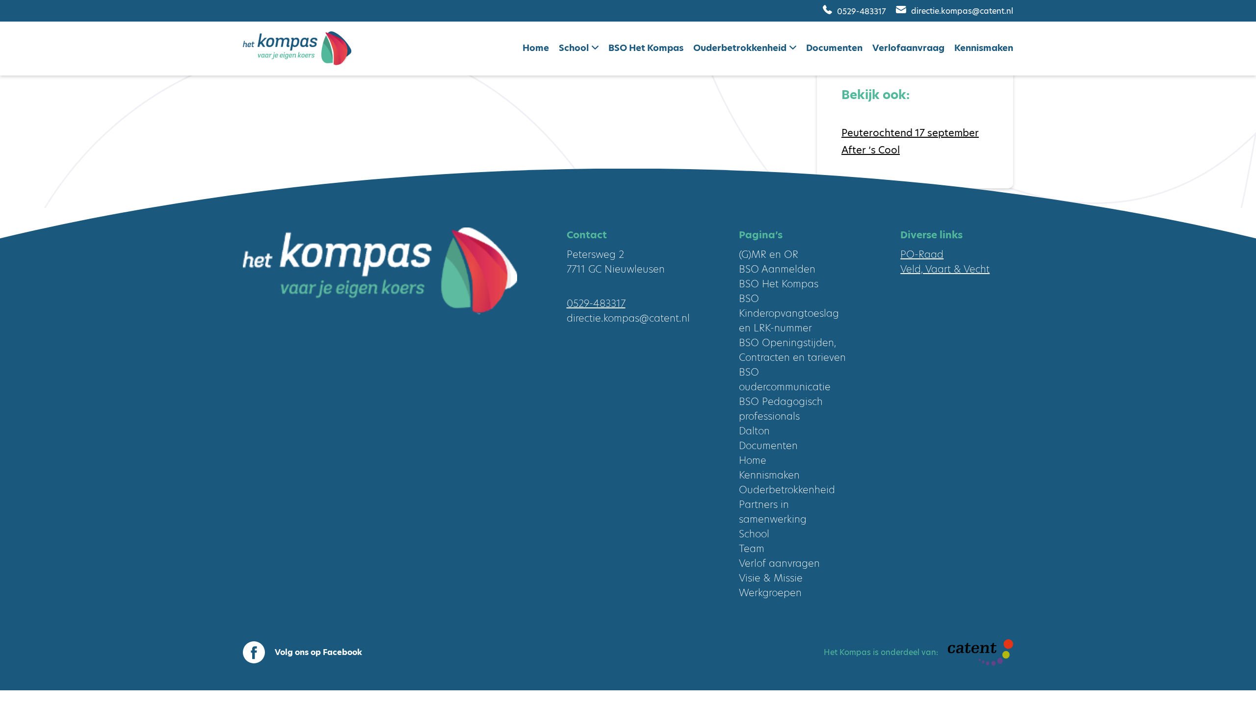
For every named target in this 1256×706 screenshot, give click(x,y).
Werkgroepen (770, 593)
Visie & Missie (771, 578)
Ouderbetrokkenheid (739, 48)
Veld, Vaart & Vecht (945, 269)
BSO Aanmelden (777, 269)
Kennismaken (983, 48)
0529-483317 (861, 11)
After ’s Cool (870, 150)
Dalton (754, 431)
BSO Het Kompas (645, 48)
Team (751, 548)
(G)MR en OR (768, 254)
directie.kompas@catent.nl (962, 11)
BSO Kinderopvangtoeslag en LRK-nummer (789, 313)
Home (536, 48)
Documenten (834, 48)
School (574, 48)
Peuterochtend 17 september (910, 133)
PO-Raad (921, 254)
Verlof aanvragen (779, 563)
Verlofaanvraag (908, 48)
